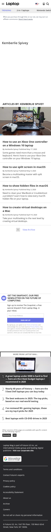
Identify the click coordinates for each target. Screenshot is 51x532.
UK (14, 435)
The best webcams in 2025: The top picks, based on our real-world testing (26, 400)
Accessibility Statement (13, 492)
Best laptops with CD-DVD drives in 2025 (26, 418)
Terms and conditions (12, 469)
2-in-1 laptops (23, 10)
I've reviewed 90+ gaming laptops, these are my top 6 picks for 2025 (26, 409)
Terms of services (32, 325)
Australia (6, 435)
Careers (6, 509)
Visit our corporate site (23, 450)
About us (7, 498)
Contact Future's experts (13, 475)
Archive (6, 503)
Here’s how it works (26, 19)
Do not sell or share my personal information (22, 515)
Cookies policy (9, 486)
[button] (3, 4)
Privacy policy (9, 481)
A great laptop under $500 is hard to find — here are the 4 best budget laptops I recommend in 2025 (26, 379)
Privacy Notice (34, 327)
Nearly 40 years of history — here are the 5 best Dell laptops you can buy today (26, 390)
